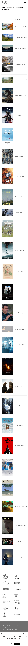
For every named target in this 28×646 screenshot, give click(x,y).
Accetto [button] (17, 644)
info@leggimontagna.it (11, 629)
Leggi (21, 644)
